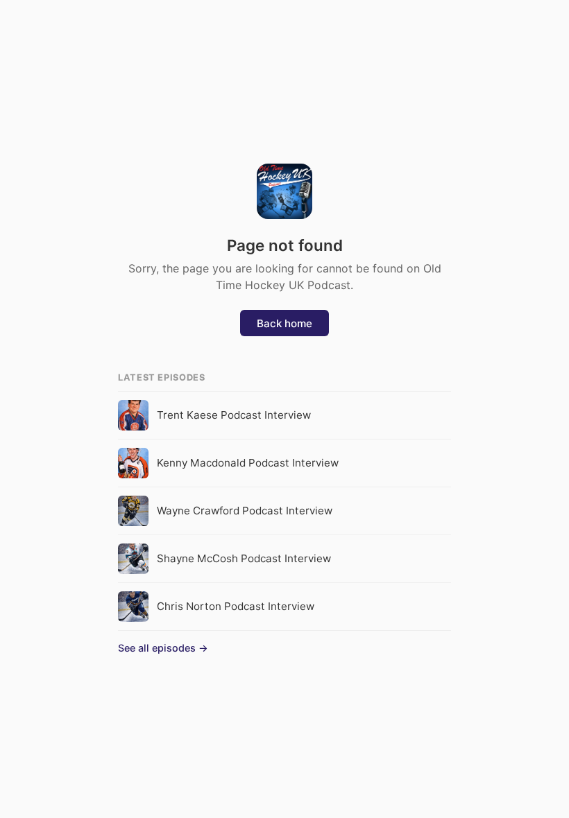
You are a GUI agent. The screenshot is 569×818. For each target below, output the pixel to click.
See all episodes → (163, 648)
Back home (284, 323)
